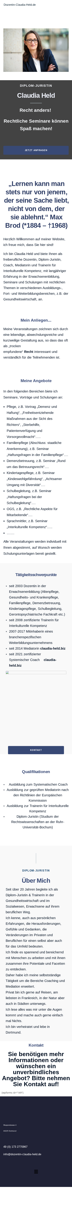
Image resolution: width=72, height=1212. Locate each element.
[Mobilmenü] (67, 9)
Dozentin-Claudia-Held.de (20, 4)
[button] (36, 1171)
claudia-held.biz (52, 648)
